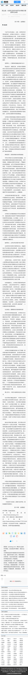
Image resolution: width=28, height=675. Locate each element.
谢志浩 (9, 664)
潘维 (9, 662)
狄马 (2, 653)
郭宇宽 (9, 644)
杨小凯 (15, 661)
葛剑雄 (9, 659)
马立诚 (15, 644)
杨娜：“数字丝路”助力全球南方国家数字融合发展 (12, 624)
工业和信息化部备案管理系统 (14, 673)
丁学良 (2, 640)
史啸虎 (15, 653)
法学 (7, 5)
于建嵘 (15, 642)
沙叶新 (21, 657)
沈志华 (2, 646)
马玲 (15, 651)
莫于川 (21, 662)
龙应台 (21, 638)
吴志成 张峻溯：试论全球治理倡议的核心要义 (11, 590)
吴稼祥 (21, 659)
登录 (13, 581)
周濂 (2, 649)
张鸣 (9, 648)
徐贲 (2, 644)
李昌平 (2, 648)
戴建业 (21, 646)
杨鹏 (9, 649)
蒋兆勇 (9, 657)
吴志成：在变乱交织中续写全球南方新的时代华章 (12, 606)
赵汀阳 (15, 646)
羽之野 (2, 664)
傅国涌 (21, 640)
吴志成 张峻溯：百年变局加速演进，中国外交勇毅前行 (13, 608)
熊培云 (21, 653)
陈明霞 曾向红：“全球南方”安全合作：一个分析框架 (13, 626)
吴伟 (15, 657)
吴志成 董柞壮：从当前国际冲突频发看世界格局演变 (13, 594)
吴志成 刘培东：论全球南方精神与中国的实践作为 (12, 604)
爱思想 (5, 2)
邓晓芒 (15, 649)
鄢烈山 (15, 640)
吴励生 (21, 661)
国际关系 (24, 5)
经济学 (12, 5)
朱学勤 (2, 662)
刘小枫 (9, 655)
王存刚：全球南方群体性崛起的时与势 (10, 618)
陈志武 (21, 642)
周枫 (2, 657)
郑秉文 (15, 662)
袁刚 (9, 661)
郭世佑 (9, 651)
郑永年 (15, 638)
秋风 (2, 655)
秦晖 (2, 638)
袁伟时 (9, 653)
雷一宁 (21, 655)
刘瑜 (2, 659)
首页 (2, 5)
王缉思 (21, 649)
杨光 (21, 664)
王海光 (21, 648)
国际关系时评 (19, 517)
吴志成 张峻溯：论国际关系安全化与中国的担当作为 (13, 600)
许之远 (2, 661)
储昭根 (15, 659)
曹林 (9, 640)
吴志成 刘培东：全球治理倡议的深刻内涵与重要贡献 (13, 596)
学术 (7, 517)
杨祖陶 (21, 644)
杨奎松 (15, 648)
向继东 (9, 646)
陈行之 (9, 638)
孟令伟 (15, 655)
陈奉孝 (2, 651)
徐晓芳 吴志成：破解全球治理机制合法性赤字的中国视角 (14, 598)
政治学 (17, 5)
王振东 (21, 651)
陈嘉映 (2, 642)
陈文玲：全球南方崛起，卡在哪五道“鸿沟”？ (11, 616)
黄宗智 (9, 642)
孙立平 (15, 664)
